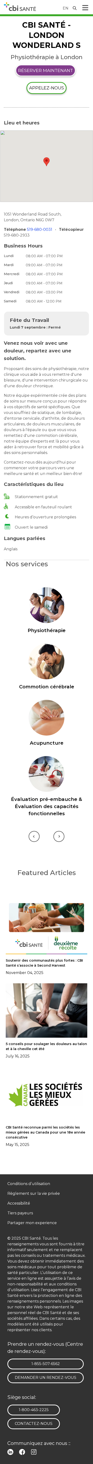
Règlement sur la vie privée (33, 1194)
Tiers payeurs (20, 1213)
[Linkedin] (11, 1451)
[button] (46, 161)
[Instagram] (35, 1451)
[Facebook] (23, 1451)
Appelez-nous (46, 88)
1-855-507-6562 (45, 1363)
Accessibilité (18, 1203)
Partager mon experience (32, 1223)
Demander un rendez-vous (45, 1377)
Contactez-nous (33, 1423)
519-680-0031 (40, 229)
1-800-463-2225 (34, 1409)
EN (65, 8)
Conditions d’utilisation (28, 1184)
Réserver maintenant (45, 70)
